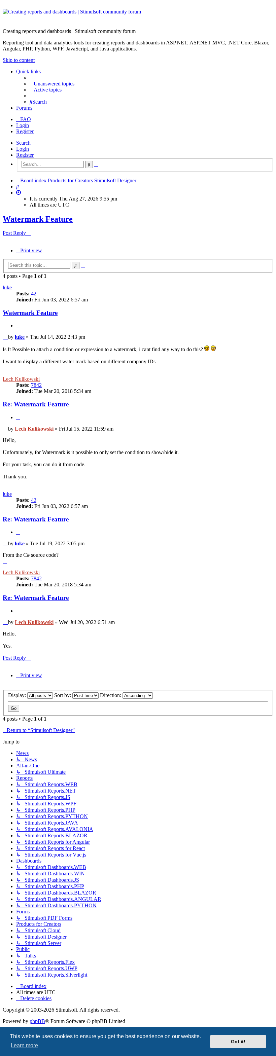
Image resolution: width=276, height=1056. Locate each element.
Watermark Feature (38, 219)
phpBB (37, 1021)
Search (23, 143)
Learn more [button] (24, 1045)
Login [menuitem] (22, 125)
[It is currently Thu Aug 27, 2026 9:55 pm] (18, 192)
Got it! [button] (238, 1041)
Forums (24, 108)
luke (7, 287)
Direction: (111, 695)
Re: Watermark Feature (36, 404)
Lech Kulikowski (21, 379)
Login (22, 149)
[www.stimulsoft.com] (138, 16)
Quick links (28, 71)
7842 (36, 385)
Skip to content (19, 60)
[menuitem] (52, 83)
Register (25, 155)
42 (33, 293)
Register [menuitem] (25, 131)
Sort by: (63, 695)
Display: (17, 695)
